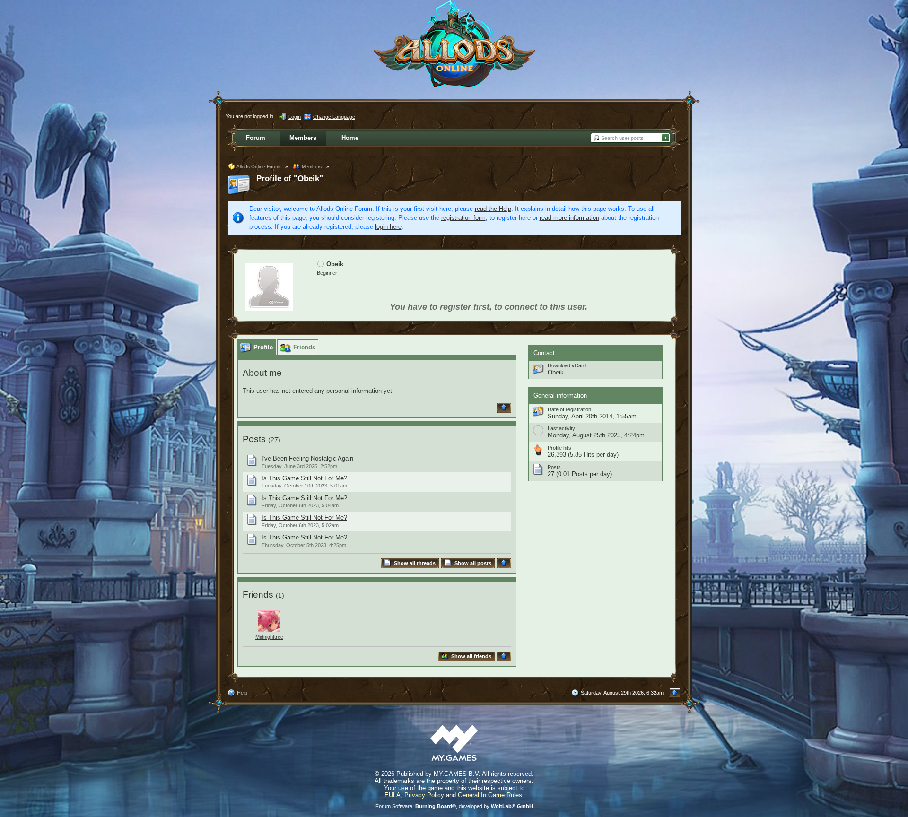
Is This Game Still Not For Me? (304, 478)
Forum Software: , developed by (454, 806)
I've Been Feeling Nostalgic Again (307, 458)
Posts (254, 439)
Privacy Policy (424, 795)
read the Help (493, 208)
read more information (569, 217)
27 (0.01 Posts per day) (580, 474)
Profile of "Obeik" (289, 178)
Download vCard (567, 365)
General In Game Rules (490, 795)
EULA (392, 795)
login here (388, 226)
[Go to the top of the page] (505, 408)
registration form (463, 217)
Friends (258, 595)
